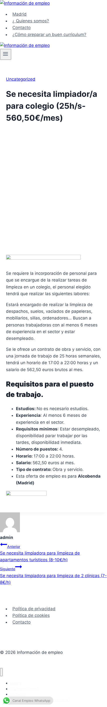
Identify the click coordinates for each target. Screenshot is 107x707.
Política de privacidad (33, 608)
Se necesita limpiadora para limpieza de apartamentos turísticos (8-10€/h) (40, 553)
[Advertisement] (53, 193)
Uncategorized (20, 79)
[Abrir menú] (5, 54)
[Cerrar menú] (1, 672)
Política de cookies (31, 615)
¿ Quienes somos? (30, 20)
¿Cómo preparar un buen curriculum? (49, 34)
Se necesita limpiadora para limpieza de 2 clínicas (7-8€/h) (53, 576)
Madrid (19, 14)
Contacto (21, 27)
